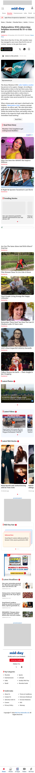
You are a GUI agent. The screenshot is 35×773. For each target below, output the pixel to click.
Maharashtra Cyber (13, 105)
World (6, 683)
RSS (21, 702)
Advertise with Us (10, 700)
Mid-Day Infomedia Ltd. (22, 712)
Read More (18, 119)
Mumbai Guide (23, 683)
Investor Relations (25, 700)
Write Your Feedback (16, 660)
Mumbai (7, 675)
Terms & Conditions (26, 694)
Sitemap (22, 705)
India (6, 680)
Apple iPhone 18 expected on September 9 (15, 17)
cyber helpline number (26, 85)
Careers (7, 702)
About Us (7, 694)
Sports (21, 675)
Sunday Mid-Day (24, 680)
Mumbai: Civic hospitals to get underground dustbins (12, 130)
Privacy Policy (9, 705)
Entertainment (9, 678)
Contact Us (8, 697)
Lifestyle (21, 678)
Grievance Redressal (26, 697)
